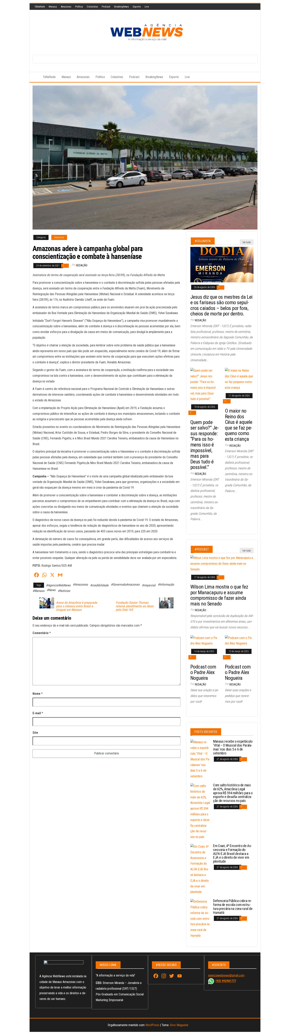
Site (35, 733)
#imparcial (148, 585)
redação (81, 265)
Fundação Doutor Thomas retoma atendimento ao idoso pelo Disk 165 (134, 606)
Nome (38, 694)
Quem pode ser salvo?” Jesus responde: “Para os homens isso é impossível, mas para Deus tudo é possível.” (204, 444)
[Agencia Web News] (35, 77)
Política (79, 6)
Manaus (53, 6)
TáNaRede (40, 6)
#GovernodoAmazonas (125, 584)
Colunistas (92, 6)
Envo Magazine (179, 1025)
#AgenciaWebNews (58, 585)
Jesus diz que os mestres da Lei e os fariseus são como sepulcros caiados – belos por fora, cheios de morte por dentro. (221, 305)
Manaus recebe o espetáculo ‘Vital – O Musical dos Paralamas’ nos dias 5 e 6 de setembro (233, 747)
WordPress (152, 1025)
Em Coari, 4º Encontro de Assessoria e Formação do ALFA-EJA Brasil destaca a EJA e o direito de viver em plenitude (232, 853)
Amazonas (66, 6)
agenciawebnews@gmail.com (226, 975)
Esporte (137, 6)
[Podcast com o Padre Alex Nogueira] (204, 641)
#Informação (166, 584)
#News (51, 590)
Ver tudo (246, 242)
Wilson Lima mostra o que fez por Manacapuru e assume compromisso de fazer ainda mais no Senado (219, 595)
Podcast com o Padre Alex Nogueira (203, 672)
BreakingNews (121, 6)
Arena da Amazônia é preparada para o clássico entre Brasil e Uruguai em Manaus (76, 606)
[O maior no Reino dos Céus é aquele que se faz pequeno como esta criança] (239, 379)
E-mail (38, 713)
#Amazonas (80, 584)
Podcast (106, 6)
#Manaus (38, 591)
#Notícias (64, 591)
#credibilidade (99, 585)
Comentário (42, 633)
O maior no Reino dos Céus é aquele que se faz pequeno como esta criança (238, 425)
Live (147, 6)
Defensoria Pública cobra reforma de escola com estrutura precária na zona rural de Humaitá (232, 906)
